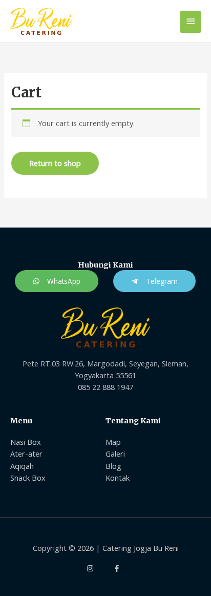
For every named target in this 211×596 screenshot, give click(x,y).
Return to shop (55, 163)
